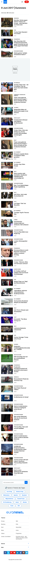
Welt (17, 521)
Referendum (6, 495)
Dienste (3, 543)
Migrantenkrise (9, 498)
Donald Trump (20, 498)
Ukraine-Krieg (19, 491)
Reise (2, 530)
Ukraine (25, 502)
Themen (3, 517)
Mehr (2, 547)
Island (17, 502)
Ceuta (11, 505)
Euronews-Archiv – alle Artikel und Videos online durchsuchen (22, 538)
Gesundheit (18, 527)
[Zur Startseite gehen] (5, 2)
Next (2, 527)
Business (3, 524)
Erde (17, 524)
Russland (24, 495)
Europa (3, 521)
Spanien (16, 495)
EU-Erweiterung (7, 502)
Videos (2, 533)
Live (27, 1)
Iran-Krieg (9, 491)
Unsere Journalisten (6, 536)
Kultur (17, 530)
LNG (19, 505)
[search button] (26, 482)
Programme (18, 533)
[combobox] (15, 482)
